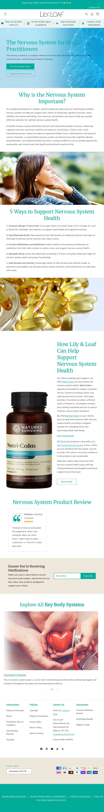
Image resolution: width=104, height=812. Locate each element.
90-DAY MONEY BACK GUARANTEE (41, 23)
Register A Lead (82, 725)
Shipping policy (92, 780)
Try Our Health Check (20, 66)
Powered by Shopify (39, 780)
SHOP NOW (66, 482)
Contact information (91, 782)
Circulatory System (15, 675)
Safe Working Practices (12, 732)
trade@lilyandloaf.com (64, 734)
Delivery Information (15, 710)
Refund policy (53, 780)
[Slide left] (46, 689)
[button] (5, 14)
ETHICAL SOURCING (80, 796)
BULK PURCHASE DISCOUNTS (68, 23)
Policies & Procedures (39, 716)
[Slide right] (57, 689)
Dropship (10, 740)
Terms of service (78, 780)
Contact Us (94, 7)
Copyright (34, 710)
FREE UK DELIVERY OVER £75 (13, 23)
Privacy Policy (35, 722)
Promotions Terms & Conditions (15, 723)
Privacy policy (65, 780)
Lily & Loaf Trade (25, 780)
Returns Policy (36, 727)
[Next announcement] (88, 3)
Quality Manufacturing (20, 73)
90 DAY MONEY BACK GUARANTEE (48, 796)
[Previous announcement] (5, 3)
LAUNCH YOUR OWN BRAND (94, 23)
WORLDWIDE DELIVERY (14, 796)
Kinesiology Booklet (84, 719)
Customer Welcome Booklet (84, 711)
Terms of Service (37, 733)
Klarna (9, 716)
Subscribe (88, 576)
